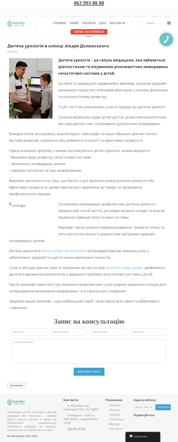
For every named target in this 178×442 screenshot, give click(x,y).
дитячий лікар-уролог (125, 267)
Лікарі (74, 23)
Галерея (114, 414)
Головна (59, 23)
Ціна (102, 23)
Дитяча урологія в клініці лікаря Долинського (58, 46)
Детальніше (16, 385)
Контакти (117, 23)
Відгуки (114, 424)
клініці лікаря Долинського (64, 250)
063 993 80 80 (89, 3)
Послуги (89, 23)
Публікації (116, 419)
